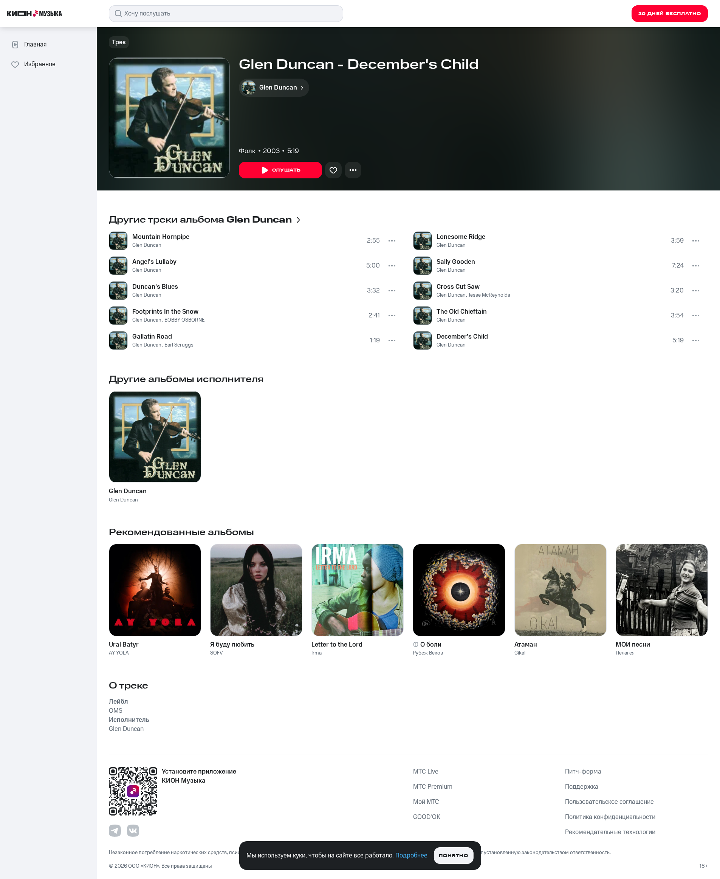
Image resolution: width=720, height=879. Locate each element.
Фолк (247, 151)
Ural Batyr (124, 644)
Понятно (453, 856)
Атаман (525, 644)
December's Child (462, 336)
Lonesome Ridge (461, 236)
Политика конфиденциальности (610, 817)
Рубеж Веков (428, 653)
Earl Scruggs (179, 345)
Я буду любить (232, 644)
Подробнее (411, 855)
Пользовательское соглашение (609, 801)
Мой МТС (426, 801)
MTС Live (425, 771)
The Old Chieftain (462, 311)
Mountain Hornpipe (160, 236)
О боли (430, 644)
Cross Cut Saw (458, 286)
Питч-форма (583, 771)
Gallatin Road (152, 336)
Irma (316, 653)
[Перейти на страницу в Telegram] (115, 831)
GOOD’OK (426, 817)
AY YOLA (119, 653)
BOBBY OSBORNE (184, 320)
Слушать (286, 170)
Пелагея (625, 653)
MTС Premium (432, 786)
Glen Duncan (146, 245)
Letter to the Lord (336, 644)
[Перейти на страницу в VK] (133, 831)
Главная (35, 44)
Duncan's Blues (155, 286)
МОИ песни (633, 644)
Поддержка (581, 786)
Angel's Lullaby (154, 261)
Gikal (519, 653)
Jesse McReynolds (489, 295)
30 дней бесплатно (669, 14)
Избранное (40, 64)
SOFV (216, 653)
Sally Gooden (456, 261)
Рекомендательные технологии (610, 832)
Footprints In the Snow (165, 311)
